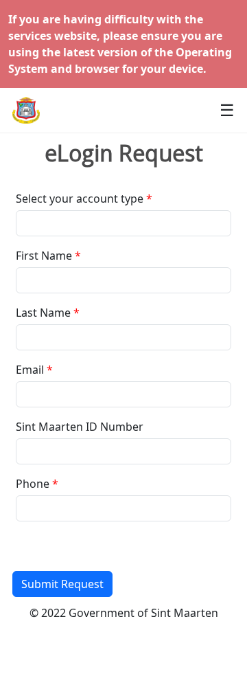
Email (30, 369)
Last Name (43, 312)
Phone (32, 483)
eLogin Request (124, 153)
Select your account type (79, 198)
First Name (44, 255)
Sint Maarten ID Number (79, 426)
